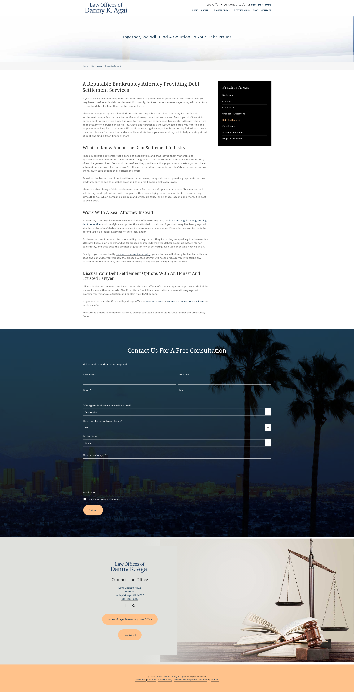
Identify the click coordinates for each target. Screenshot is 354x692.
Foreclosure (228, 126)
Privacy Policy (165, 679)
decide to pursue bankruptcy (133, 254)
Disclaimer (89, 492)
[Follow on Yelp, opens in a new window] (133, 605)
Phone (181, 390)
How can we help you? (94, 455)
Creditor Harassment (233, 113)
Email (87, 390)
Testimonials (242, 10)
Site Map (151, 679)
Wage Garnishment (232, 138)
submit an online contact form (185, 301)
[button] (351, 672)
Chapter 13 (228, 107)
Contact (266, 10)
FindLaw (215, 679)
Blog (255, 10)
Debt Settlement (231, 120)
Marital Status (90, 436)
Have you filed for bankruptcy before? (102, 420)
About (204, 10)
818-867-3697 (261, 4)
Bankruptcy (221, 10)
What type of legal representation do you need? (107, 405)
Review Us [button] (130, 634)
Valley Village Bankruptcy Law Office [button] (130, 619)
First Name (89, 374)
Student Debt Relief (232, 132)
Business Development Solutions (190, 679)
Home (195, 10)
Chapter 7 (227, 101)
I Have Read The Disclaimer (102, 499)
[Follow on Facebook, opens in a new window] (126, 605)
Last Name (184, 374)
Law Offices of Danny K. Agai (170, 676)
